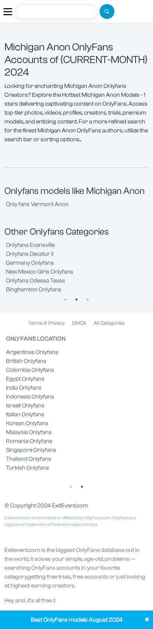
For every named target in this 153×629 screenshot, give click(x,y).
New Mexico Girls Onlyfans (39, 271)
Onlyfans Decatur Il (29, 254)
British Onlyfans (26, 361)
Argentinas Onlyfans (32, 352)
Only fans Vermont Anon (37, 204)
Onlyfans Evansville (30, 245)
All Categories (109, 323)
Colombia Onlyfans (30, 370)
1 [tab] (65, 299)
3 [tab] (87, 299)
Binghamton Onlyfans (33, 289)
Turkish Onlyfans (27, 467)
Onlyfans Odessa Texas (35, 280)
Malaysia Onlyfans (29, 432)
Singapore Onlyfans (31, 450)
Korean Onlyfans (27, 423)
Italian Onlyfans (25, 414)
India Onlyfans (24, 387)
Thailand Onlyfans (28, 459)
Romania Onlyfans (29, 441)
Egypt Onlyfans (25, 378)
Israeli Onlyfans (25, 405)
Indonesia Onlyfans (30, 396)
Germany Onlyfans (30, 262)
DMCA (79, 323)
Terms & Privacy (46, 323)
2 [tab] (76, 299)
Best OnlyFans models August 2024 (77, 619)
